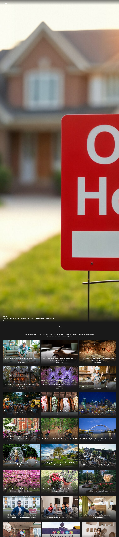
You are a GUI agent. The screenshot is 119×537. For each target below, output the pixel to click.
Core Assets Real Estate (5, 3)
